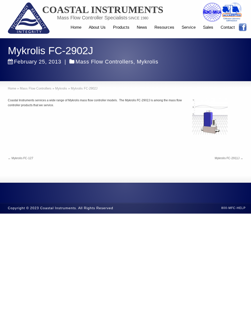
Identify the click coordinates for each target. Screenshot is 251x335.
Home (76, 27)
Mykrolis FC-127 (20, 158)
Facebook (242, 27)
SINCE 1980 (138, 18)
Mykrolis (147, 62)
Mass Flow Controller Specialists (92, 17)
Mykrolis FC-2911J (229, 158)
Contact (228, 27)
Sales (208, 27)
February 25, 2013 (37, 62)
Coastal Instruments (102, 9)
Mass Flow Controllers (104, 62)
